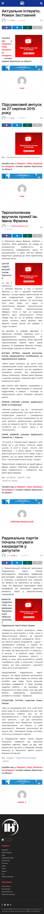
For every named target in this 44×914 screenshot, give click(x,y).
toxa (12, 20)
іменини (21, 477)
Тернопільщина (7, 852)
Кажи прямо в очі (7, 891)
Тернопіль (5, 850)
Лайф (3, 866)
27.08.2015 (21, 20)
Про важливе (6, 889)
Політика (4, 863)
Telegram (6, 44)
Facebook (6, 50)
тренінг (5, 761)
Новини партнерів (7, 876)
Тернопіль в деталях (8, 894)
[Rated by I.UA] (7, 840)
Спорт (4, 868)
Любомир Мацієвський (19, 226)
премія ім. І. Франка (10, 481)
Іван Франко (11, 477)
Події (3, 855)
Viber (4, 47)
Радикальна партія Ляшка (26, 758)
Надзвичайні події (7, 858)
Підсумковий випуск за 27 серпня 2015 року (23, 157)
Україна (4, 871)
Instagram (7, 55)
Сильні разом (6, 886)
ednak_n (14, 555)
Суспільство (5, 860)
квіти (28, 477)
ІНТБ (10, 909)
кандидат (10, 758)
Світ (3, 874)
